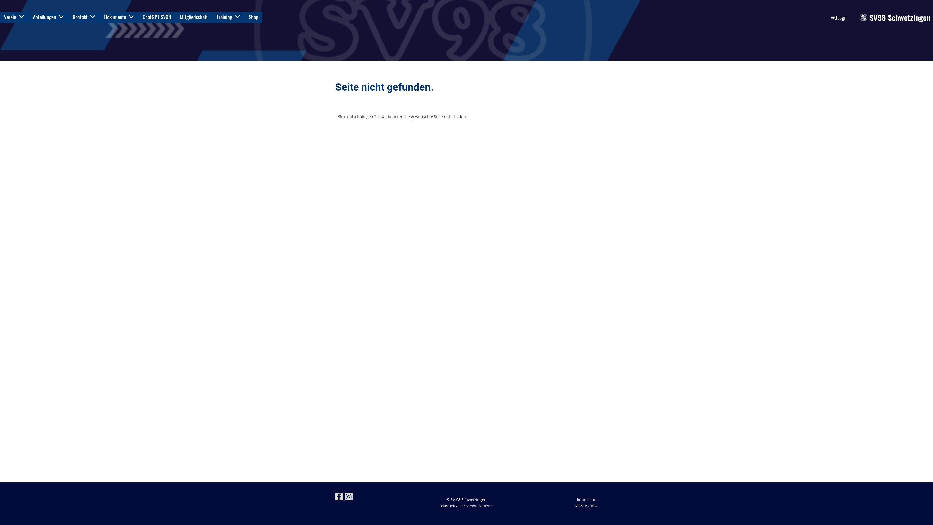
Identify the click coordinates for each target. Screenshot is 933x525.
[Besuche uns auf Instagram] (349, 497)
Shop (253, 17)
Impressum (587, 499)
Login (842, 17)
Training (224, 17)
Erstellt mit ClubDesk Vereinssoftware (466, 505)
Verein (10, 17)
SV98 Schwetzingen (900, 17)
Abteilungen (44, 17)
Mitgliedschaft (194, 17)
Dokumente (115, 17)
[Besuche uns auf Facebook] (339, 497)
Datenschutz (586, 505)
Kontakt (80, 17)
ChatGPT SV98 (157, 17)
